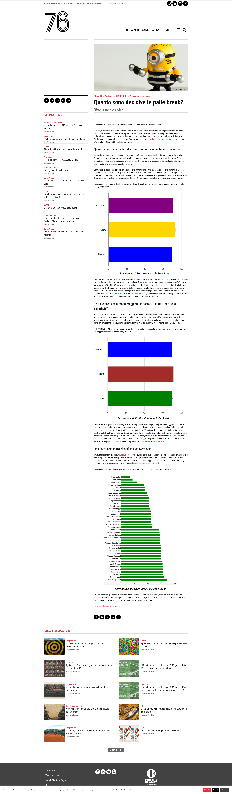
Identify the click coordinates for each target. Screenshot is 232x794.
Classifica (69, 663)
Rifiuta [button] (215, 790)
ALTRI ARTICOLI (115, 750)
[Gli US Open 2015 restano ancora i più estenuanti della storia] (129, 712)
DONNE (46, 147)
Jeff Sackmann (49, 132)
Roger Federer (139, 463)
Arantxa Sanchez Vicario (53, 123)
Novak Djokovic (128, 455)
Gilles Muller (145, 441)
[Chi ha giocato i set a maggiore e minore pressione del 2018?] (54, 646)
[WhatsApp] (68, 100)
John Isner (152, 139)
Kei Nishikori (153, 463)
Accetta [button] (207, 790)
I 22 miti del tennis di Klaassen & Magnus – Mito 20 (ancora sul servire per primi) (164, 667)
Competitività (71, 641)
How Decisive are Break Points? (108, 606)
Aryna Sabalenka (50, 167)
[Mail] (180, 3)
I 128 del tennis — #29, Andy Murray (61, 159)
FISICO (143, 706)
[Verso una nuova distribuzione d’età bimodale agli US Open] (54, 712)
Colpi (46, 191)
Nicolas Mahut (165, 139)
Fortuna (143, 728)
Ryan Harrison (159, 441)
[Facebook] (46, 100)
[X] (185, 3)
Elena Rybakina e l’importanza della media (63, 149)
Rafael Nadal (117, 294)
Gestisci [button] (224, 790)
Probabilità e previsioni (140, 96)
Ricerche (144, 641)
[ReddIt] (57, 100)
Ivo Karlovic (175, 436)
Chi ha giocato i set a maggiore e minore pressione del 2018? (85, 645)
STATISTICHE (122, 96)
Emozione (144, 684)
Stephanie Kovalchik (108, 109)
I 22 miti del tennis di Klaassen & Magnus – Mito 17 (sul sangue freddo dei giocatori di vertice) (164, 689)
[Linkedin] (174, 3)
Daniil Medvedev (50, 136)
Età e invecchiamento (74, 706)
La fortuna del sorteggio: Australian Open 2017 (163, 730)
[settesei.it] (57, 22)
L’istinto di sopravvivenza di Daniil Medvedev (65, 139)
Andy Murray (48, 157)
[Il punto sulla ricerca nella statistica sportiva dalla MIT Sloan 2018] (129, 646)
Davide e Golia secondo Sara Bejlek (60, 207)
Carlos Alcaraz (49, 178)
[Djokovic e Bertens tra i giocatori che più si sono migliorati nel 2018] (54, 668)
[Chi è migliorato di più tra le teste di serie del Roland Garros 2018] (54, 733)
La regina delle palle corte (56, 170)
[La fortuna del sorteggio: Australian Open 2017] (129, 733)
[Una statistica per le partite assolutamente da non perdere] (54, 690)
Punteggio (109, 96)
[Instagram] (169, 3)
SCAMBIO (98, 96)
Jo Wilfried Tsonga (140, 294)
